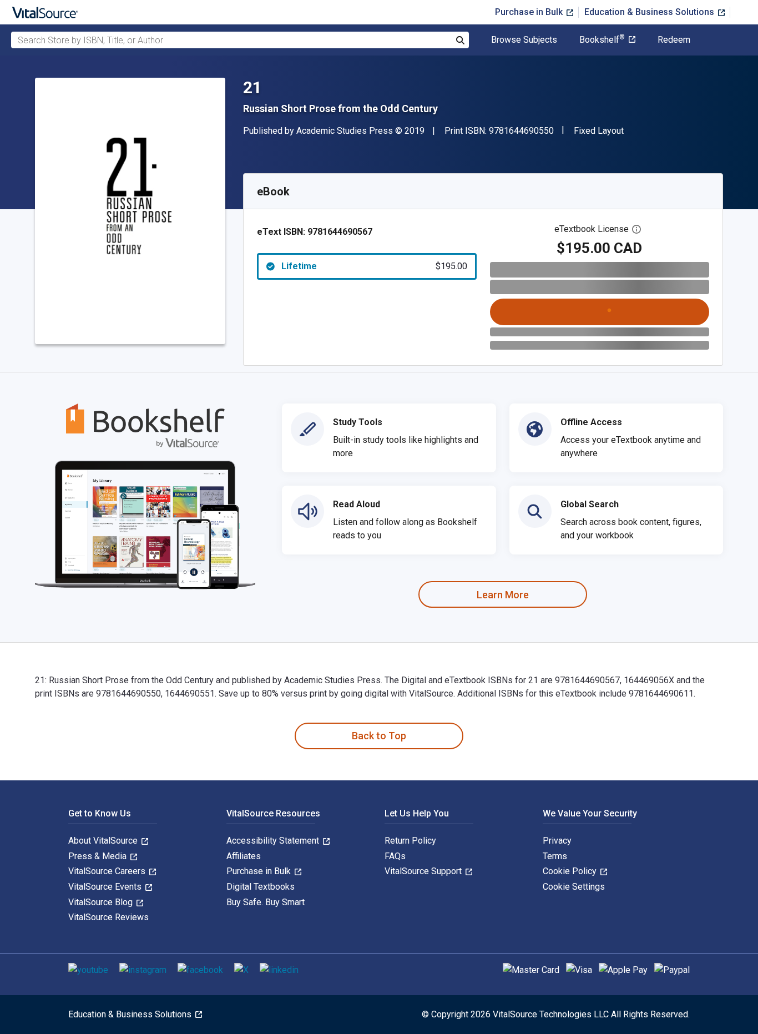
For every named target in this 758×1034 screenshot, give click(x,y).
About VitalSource (104, 840)
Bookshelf (602, 40)
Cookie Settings (574, 886)
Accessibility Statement (273, 840)
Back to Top (379, 736)
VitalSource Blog (101, 902)
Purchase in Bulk (530, 12)
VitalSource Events (106, 886)
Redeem (674, 40)
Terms (555, 856)
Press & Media (98, 856)
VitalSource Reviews (108, 917)
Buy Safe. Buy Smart (265, 902)
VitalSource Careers (108, 871)
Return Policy (410, 840)
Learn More (503, 595)
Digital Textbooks (260, 886)
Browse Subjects (524, 40)
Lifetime (374, 266)
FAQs (395, 856)
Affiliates (243, 856)
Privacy (557, 840)
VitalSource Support (424, 871)
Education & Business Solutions (650, 12)
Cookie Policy (571, 871)
